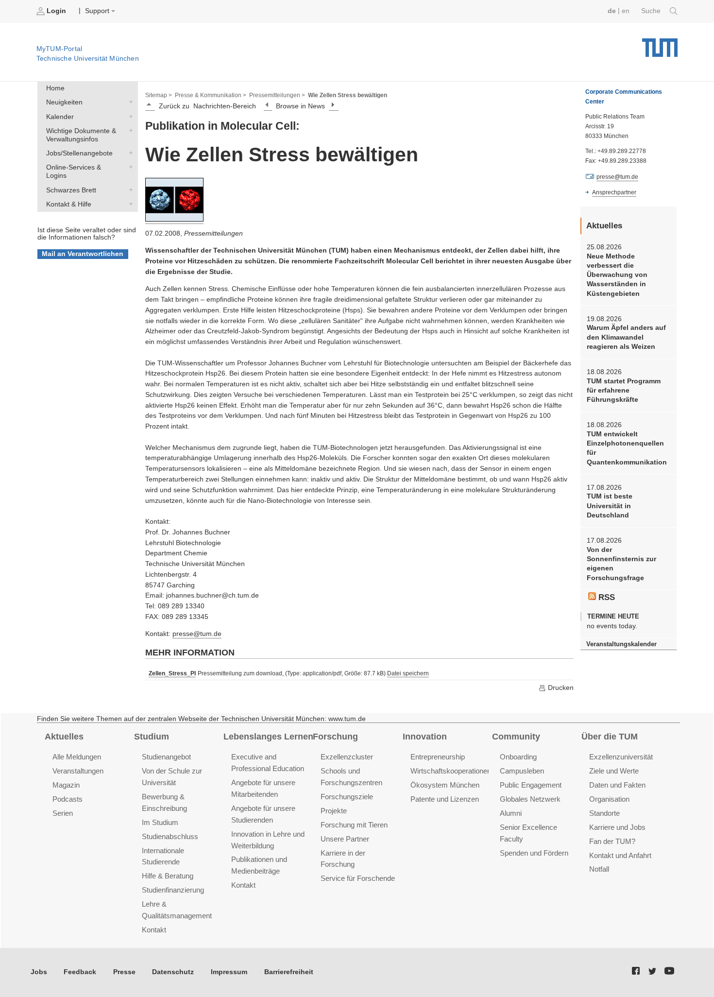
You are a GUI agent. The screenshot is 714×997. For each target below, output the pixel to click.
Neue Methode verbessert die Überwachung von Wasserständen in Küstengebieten (617, 275)
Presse (124, 972)
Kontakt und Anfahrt (620, 855)
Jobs (39, 972)
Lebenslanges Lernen (268, 736)
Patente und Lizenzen (444, 799)
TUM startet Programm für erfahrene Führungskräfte (624, 391)
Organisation (609, 799)
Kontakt (154, 930)
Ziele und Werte (614, 771)
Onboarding (518, 757)
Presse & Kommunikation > (210, 95)
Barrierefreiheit (288, 972)
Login (56, 11)
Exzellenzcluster (347, 757)
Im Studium (160, 822)
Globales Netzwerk (530, 799)
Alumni (511, 813)
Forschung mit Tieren (354, 825)
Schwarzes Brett (129, 189)
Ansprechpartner (614, 192)
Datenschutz (173, 972)
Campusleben (522, 771)
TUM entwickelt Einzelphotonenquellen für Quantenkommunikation (627, 448)
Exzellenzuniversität (621, 757)
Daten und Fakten (617, 785)
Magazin (66, 785)
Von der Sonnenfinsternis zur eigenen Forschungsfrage (621, 564)
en (625, 11)
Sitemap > (158, 95)
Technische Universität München (660, 44)
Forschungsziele (347, 796)
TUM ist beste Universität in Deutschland (609, 506)
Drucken (560, 687)
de (612, 11)
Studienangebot (166, 757)
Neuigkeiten (129, 102)
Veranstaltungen (77, 771)
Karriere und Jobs (617, 827)
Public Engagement (530, 785)
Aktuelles (64, 736)
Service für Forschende (358, 878)
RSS (605, 597)
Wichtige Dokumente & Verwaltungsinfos (129, 130)
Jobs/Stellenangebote (129, 153)
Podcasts (67, 799)
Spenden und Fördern (534, 853)
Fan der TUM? (612, 841)
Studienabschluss (170, 836)
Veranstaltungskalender (621, 644)
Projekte (334, 811)
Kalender (129, 116)
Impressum (229, 972)
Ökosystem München (444, 785)
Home (55, 88)
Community (516, 736)
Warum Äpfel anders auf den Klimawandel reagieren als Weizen (626, 337)
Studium (151, 736)
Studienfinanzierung (173, 890)
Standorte (604, 813)
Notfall (599, 869)
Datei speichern (408, 673)
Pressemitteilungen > (277, 95)
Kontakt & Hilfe (129, 203)
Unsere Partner (345, 839)
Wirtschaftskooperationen (450, 771)
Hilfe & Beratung (167, 876)
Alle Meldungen (76, 757)
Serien (62, 813)
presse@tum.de (196, 633)
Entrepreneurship (437, 757)
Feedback (80, 972)
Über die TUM (609, 736)
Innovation (425, 736)
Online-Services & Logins (129, 167)
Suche (652, 11)
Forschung (335, 736)
